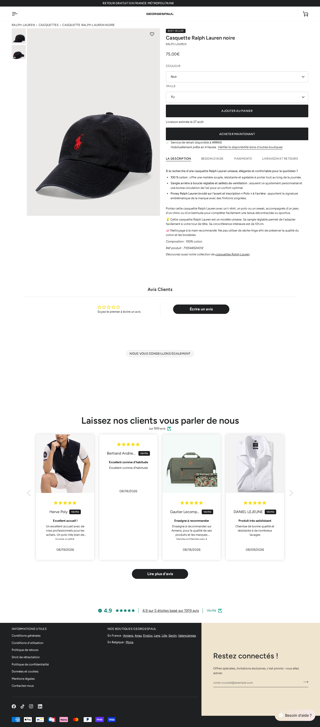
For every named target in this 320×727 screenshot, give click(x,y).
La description (178, 158)
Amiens (128, 635)
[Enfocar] (93, 122)
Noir (174, 76)
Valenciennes (187, 635)
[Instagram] (31, 706)
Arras (138, 635)
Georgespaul (206, 719)
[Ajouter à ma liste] (152, 34)
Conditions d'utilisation (27, 643)
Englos (148, 635)
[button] (30, 492)
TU (173, 97)
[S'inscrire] (304, 682)
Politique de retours (25, 650)
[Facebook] (14, 706)
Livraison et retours (280, 158)
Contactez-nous (23, 685)
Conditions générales (26, 635)
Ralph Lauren (23, 25)
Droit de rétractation (26, 657)
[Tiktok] (22, 706)
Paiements (243, 158)
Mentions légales (23, 678)
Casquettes (49, 25)
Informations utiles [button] (29, 629)
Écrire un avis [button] (201, 309)
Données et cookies (25, 671)
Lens (157, 635)
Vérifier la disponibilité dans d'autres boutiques (250, 147)
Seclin (172, 635)
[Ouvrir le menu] (19, 14)
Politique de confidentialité (30, 664)
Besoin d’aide (212, 158)
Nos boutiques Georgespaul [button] (132, 629)
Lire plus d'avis (160, 574)
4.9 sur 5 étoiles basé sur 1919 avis (170, 610)
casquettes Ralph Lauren (232, 254)
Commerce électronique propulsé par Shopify (268, 719)
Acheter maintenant (237, 134)
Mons (129, 642)
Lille (164, 635)
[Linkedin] (40, 706)
